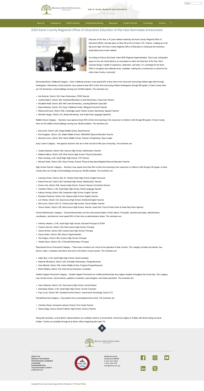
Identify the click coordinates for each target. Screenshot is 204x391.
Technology (148, 23)
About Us (41, 23)
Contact (162, 23)
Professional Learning (94, 23)
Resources (113, 23)
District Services (73, 23)
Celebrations (55, 23)
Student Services (130, 23)
